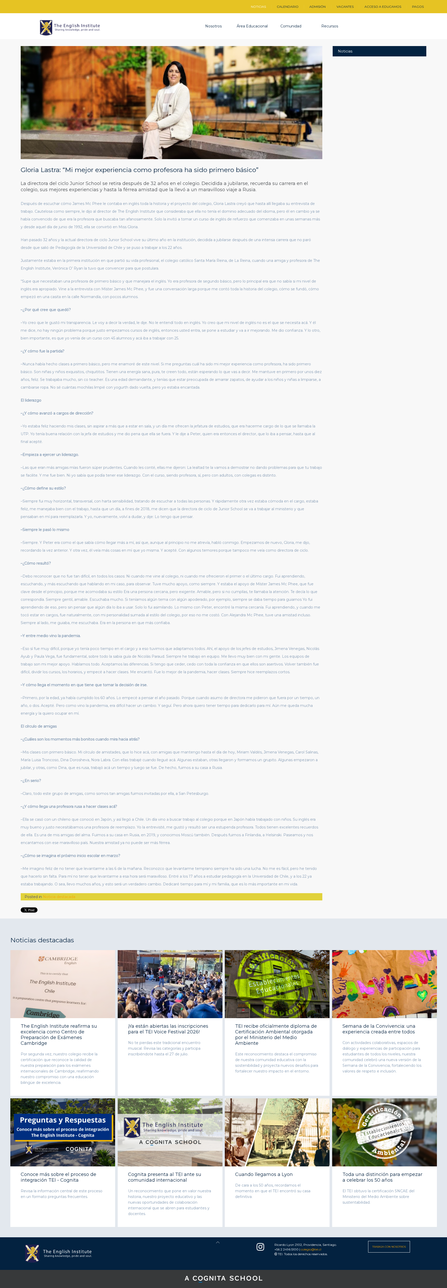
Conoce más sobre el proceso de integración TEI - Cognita (58, 1177)
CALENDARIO (288, 7)
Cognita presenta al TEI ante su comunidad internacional (164, 1177)
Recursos (329, 26)
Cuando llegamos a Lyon (264, 1174)
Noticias (345, 51)
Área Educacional (252, 26)
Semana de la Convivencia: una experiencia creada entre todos (378, 1029)
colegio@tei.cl (311, 1249)
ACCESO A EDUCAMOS (382, 7)
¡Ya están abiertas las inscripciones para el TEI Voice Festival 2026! (168, 1029)
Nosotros (213, 26)
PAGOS (418, 7)
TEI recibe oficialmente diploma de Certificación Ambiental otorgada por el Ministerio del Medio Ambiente (276, 1034)
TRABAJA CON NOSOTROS (389, 1246)
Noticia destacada (59, 896)
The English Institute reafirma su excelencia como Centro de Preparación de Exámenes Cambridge (59, 1034)
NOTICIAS (258, 7)
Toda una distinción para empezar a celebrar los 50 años (382, 1177)
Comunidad (290, 26)
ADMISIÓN (317, 7)
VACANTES (345, 7)
